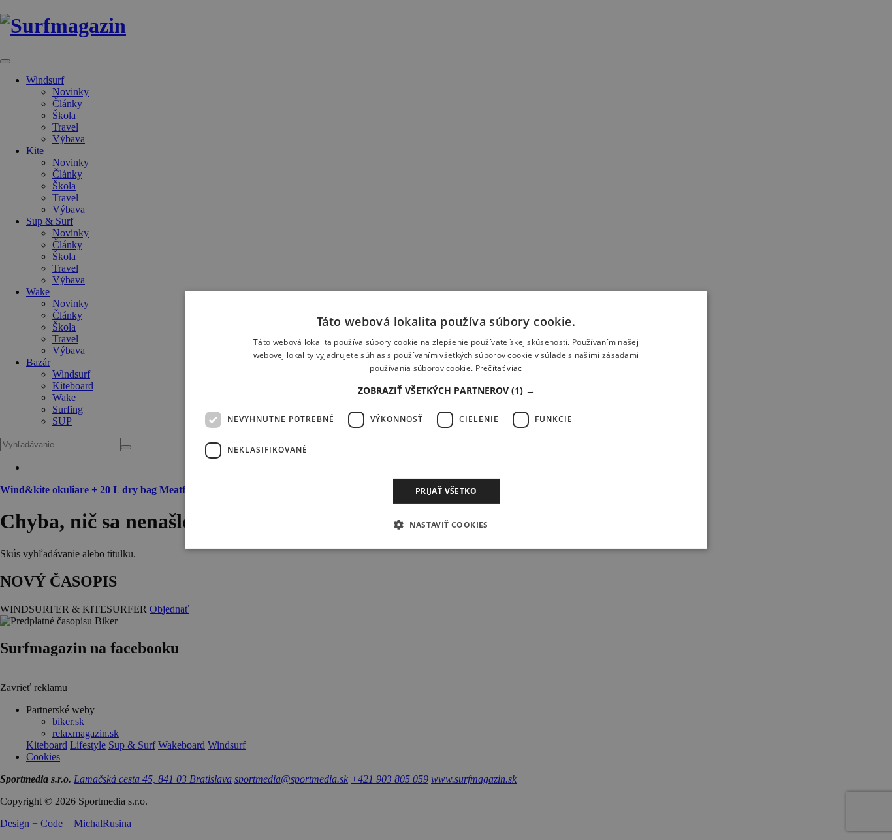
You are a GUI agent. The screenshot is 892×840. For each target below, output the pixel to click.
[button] (446, 390)
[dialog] (446, 420)
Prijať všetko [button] (446, 490)
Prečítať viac (498, 368)
